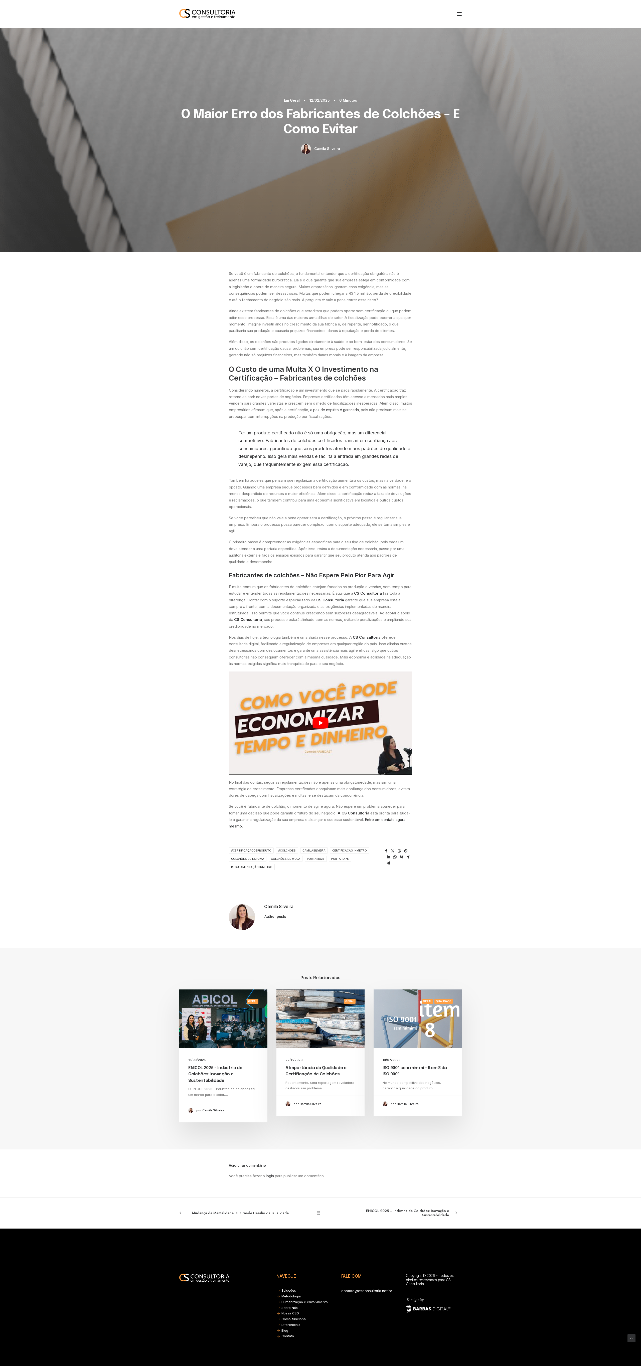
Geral (295, 100)
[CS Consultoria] (207, 14)
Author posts (275, 916)
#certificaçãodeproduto (251, 850)
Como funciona (293, 1319)
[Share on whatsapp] (395, 857)
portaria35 (316, 859)
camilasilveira (314, 850)
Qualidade (443, 1001)
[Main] (320, 1213)
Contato (287, 1336)
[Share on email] (389, 863)
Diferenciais (290, 1325)
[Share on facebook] (386, 851)
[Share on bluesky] (402, 857)
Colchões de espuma (247, 859)
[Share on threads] (399, 851)
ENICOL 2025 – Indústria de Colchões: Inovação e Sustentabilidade (215, 1074)
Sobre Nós (289, 1308)
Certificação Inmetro (349, 850)
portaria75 (340, 859)
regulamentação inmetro (251, 867)
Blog (284, 1330)
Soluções (288, 1290)
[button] (459, 14)
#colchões (287, 850)
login (270, 1175)
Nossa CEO (290, 1313)
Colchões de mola (285, 859)
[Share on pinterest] (406, 851)
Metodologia (291, 1296)
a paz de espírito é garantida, (334, 409)
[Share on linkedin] (389, 857)
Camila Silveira (327, 148)
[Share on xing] (408, 857)
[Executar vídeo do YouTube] (320, 723)
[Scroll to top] (631, 1337)
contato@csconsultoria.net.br (366, 1290)
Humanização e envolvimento (304, 1302)
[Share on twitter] (393, 851)
